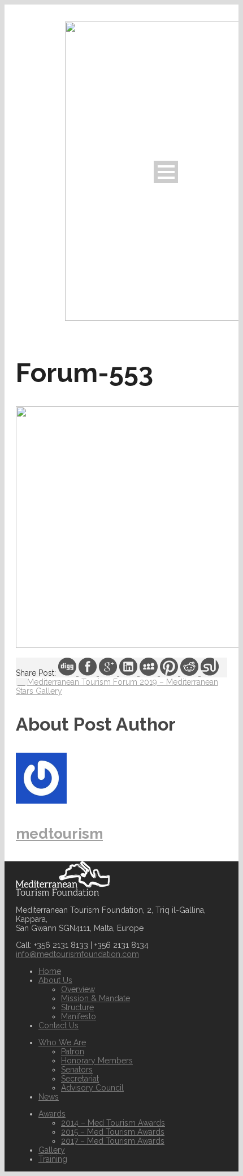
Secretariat (80, 1078)
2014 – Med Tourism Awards (113, 1122)
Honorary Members (97, 1060)
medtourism (59, 833)
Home (49, 971)
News (48, 1096)
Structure (77, 1007)
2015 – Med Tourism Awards (112, 1131)
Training (52, 1159)
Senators (77, 1069)
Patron (72, 1051)
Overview (78, 989)
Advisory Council (92, 1087)
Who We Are (62, 1042)
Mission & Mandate (95, 998)
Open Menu (166, 172)
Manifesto (78, 1016)
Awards (52, 1113)
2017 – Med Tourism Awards (112, 1140)
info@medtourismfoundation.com (77, 954)
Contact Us (58, 1025)
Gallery (51, 1149)
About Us (55, 980)
